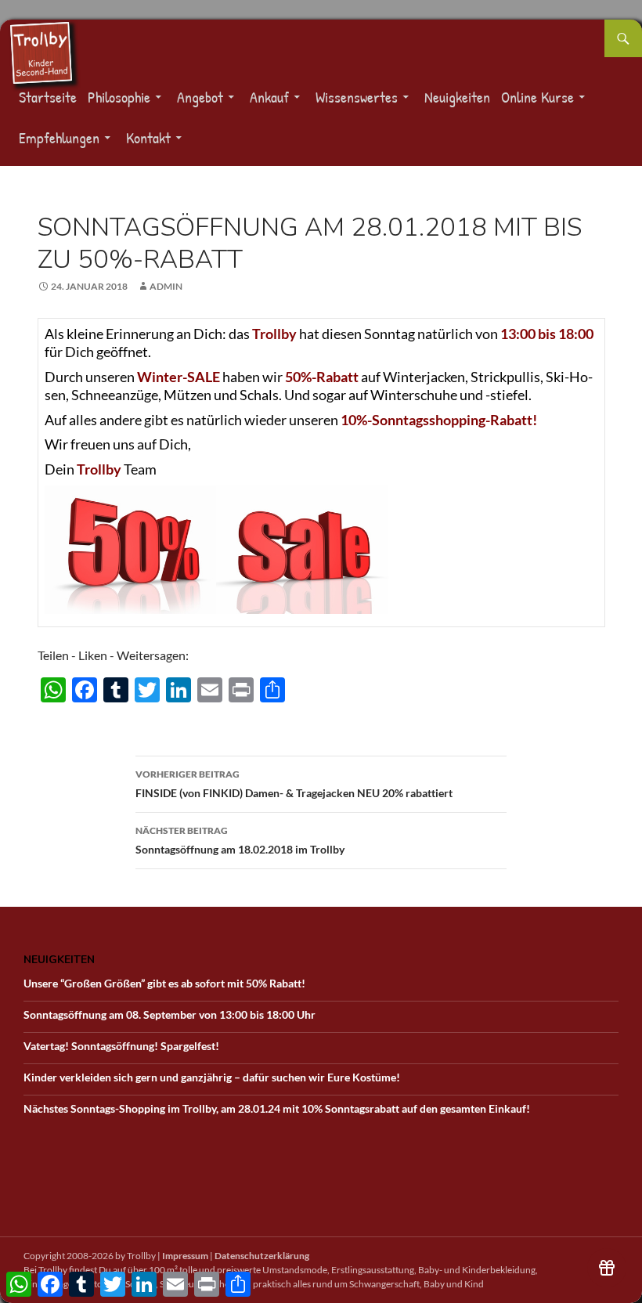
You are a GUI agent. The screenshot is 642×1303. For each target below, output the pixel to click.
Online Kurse (537, 96)
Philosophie (119, 96)
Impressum (185, 1255)
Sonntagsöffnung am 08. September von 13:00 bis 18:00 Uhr (169, 1014)
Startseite (48, 96)
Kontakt (148, 137)
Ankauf (269, 96)
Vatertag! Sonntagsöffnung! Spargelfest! (121, 1045)
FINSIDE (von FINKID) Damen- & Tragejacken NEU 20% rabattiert (294, 783)
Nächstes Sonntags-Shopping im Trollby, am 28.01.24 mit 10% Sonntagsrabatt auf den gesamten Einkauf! (276, 1108)
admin (166, 286)
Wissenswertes (357, 96)
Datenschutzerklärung (262, 1255)
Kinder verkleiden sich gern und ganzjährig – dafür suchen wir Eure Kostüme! (211, 1077)
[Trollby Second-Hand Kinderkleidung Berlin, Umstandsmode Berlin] (40, 51)
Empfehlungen (59, 137)
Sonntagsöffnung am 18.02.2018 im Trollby (239, 840)
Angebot (200, 96)
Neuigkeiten (457, 96)
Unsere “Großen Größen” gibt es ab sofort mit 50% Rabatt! (164, 983)
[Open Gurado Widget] (606, 1267)
